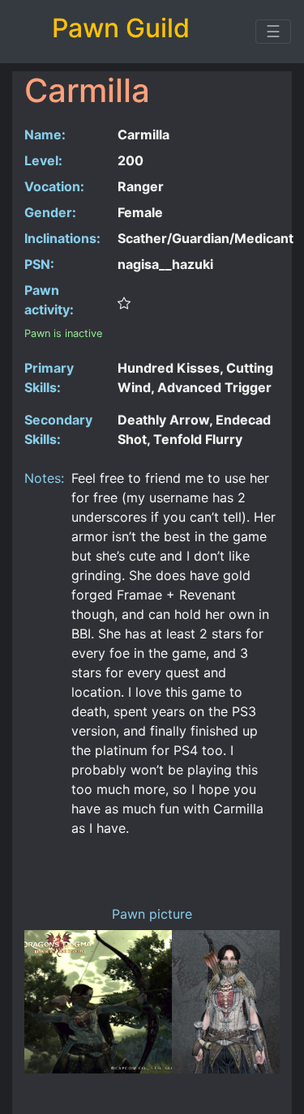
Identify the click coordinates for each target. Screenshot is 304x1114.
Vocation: (54, 186)
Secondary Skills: (58, 429)
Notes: (41, 478)
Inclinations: (62, 238)
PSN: (39, 264)
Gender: (50, 212)
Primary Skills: (49, 377)
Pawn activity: (49, 300)
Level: (43, 160)
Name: (45, 134)
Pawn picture (152, 914)
